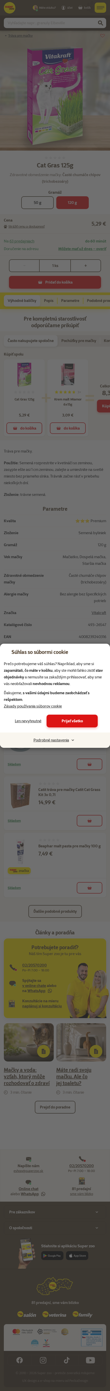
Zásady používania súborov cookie (33, 706)
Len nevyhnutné (28, 721)
